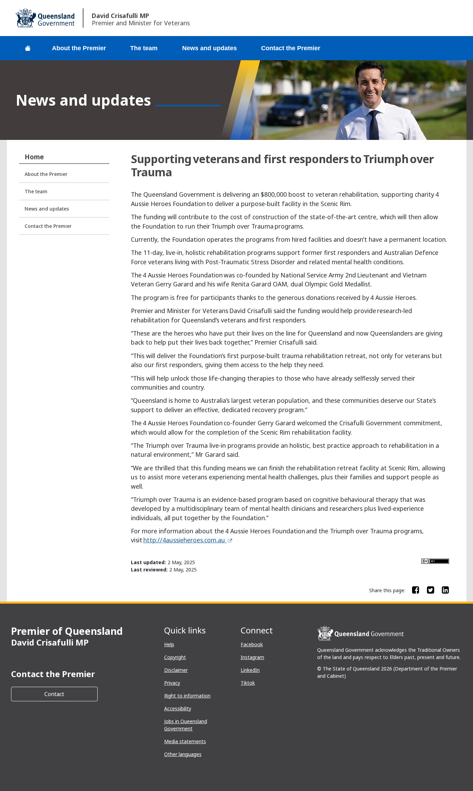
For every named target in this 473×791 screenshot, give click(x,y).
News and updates (209, 48)
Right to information (187, 695)
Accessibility (177, 708)
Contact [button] (71, 694)
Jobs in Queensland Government (185, 725)
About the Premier (79, 48)
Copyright (175, 657)
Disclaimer (176, 670)
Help (169, 644)
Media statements (185, 741)
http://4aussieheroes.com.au (188, 540)
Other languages (183, 754)
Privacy (172, 682)
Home (34, 156)
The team (144, 48)
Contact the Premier (290, 48)
